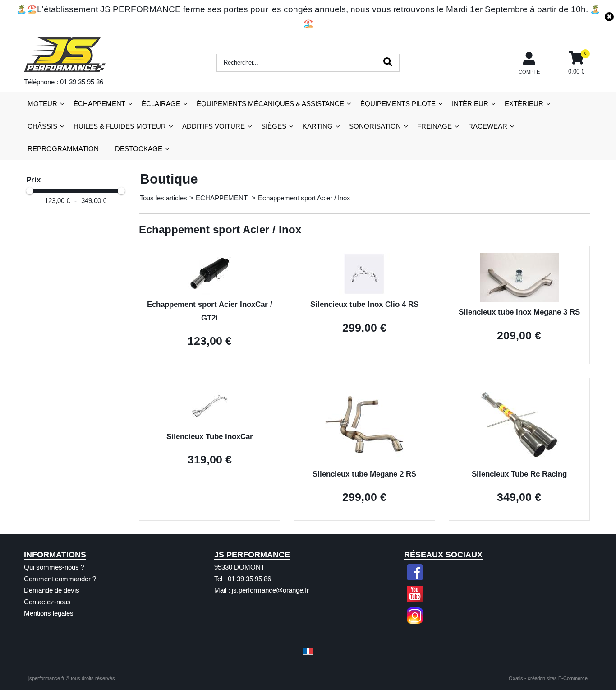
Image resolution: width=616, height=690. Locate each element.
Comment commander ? (60, 579)
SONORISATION (375, 126)
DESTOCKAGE (138, 149)
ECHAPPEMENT (222, 198)
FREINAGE (434, 126)
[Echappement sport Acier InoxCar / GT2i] (209, 292)
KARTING (318, 126)
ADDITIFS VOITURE (213, 126)
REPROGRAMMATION (63, 149)
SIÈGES (273, 126)
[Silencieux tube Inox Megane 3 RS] (519, 300)
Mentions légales (49, 613)
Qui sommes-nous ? (54, 567)
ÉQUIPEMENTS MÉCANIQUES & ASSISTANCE (270, 103)
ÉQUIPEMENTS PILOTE (398, 103)
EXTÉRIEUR (524, 103)
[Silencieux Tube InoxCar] (209, 424)
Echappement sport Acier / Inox (304, 198)
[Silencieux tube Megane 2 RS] (364, 461)
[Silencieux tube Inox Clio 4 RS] (364, 292)
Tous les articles (163, 198)
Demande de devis (51, 590)
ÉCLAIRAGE (161, 103)
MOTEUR (42, 103)
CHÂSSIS (42, 126)
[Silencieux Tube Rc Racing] (519, 461)
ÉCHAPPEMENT (99, 103)
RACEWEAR (487, 126)
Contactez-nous (47, 602)
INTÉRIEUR (470, 103)
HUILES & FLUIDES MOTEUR (120, 126)
